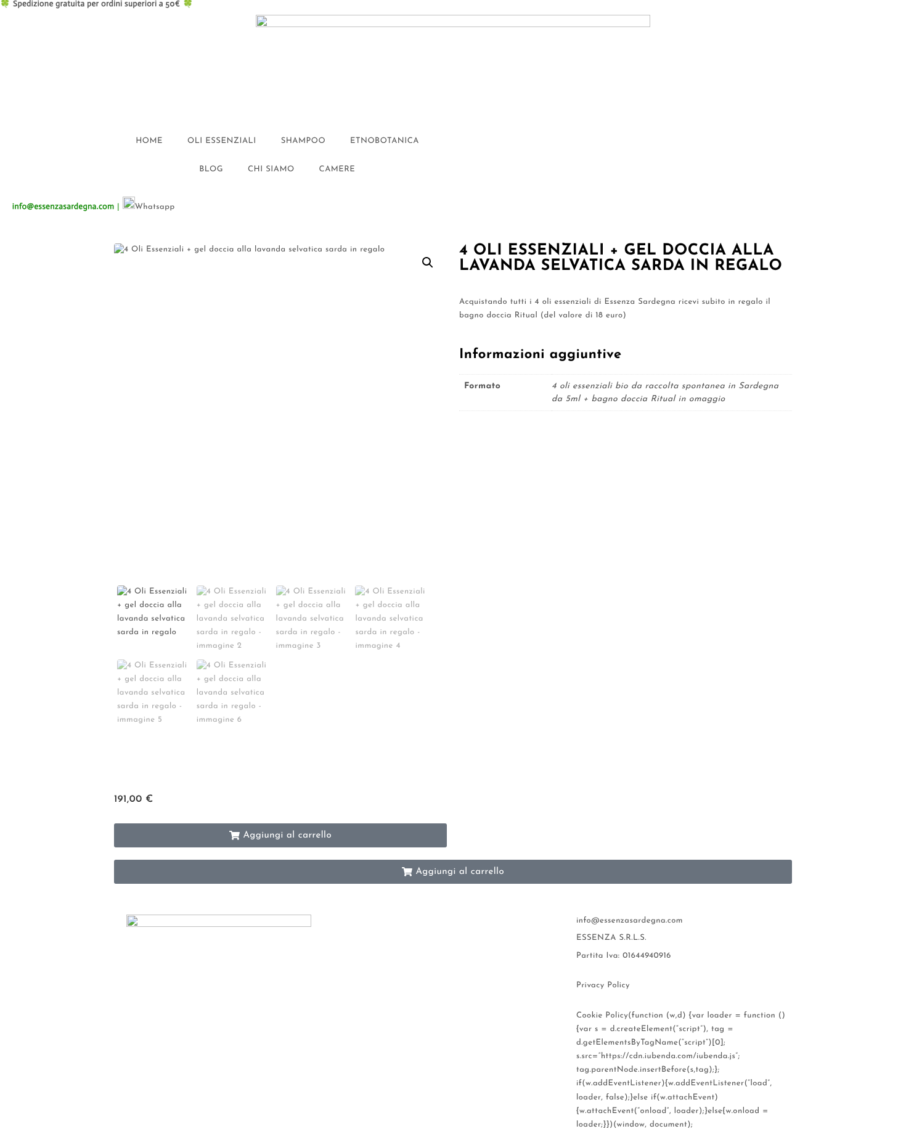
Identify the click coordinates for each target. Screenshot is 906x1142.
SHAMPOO (303, 141)
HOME (149, 141)
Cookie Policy (602, 1016)
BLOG (211, 170)
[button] (428, 262)
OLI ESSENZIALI (221, 141)
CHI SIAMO (271, 170)
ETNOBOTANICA (384, 141)
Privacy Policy (603, 986)
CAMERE (337, 170)
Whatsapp (155, 207)
